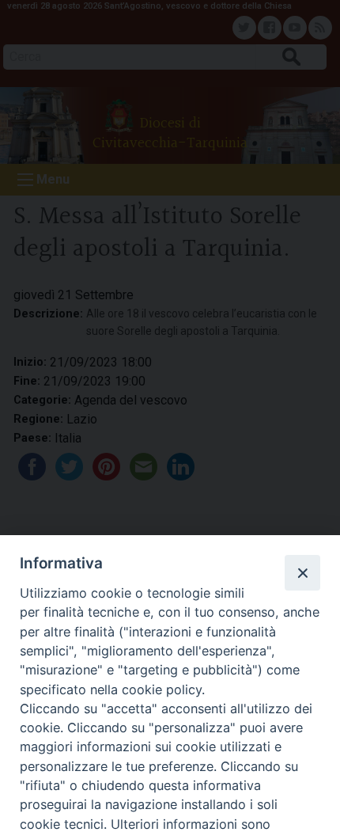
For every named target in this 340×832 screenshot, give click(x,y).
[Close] (302, 572)
